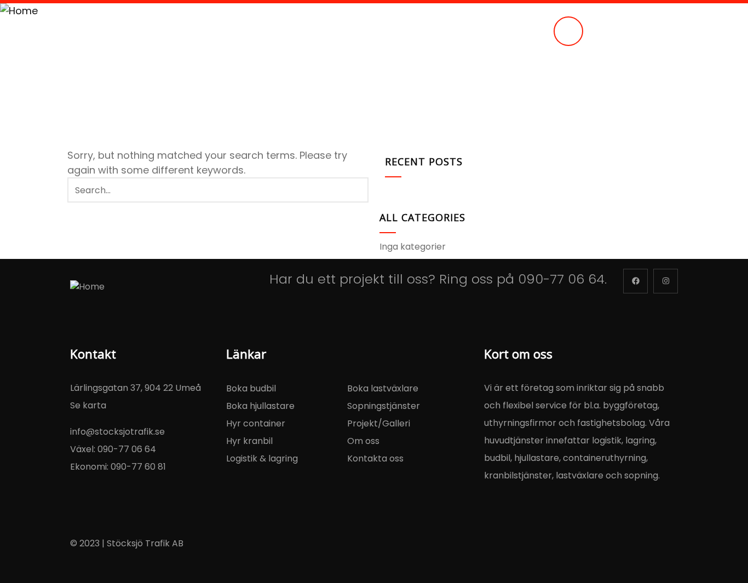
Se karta (88, 405)
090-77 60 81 (138, 466)
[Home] (19, 10)
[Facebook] (635, 281)
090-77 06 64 (561, 279)
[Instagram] (665, 281)
